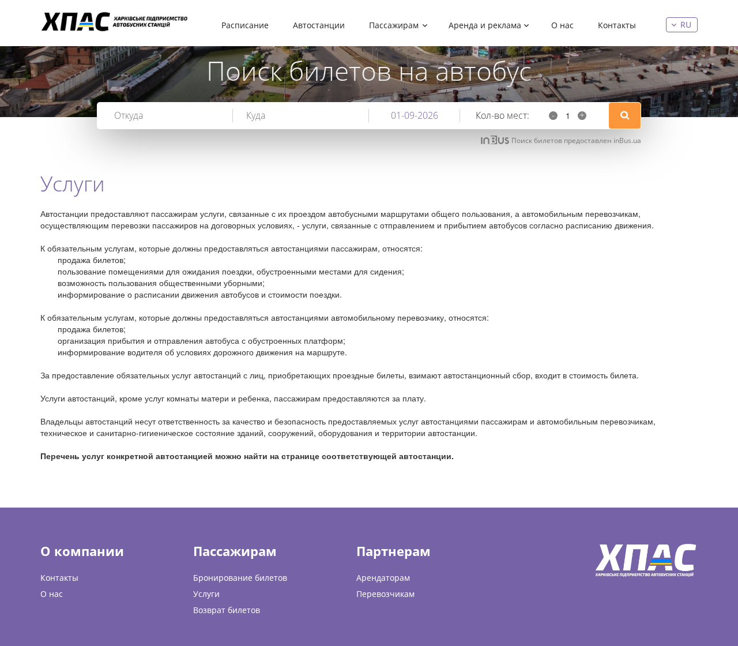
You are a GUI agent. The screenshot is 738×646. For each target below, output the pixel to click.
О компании (82, 550)
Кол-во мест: (502, 115)
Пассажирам (394, 25)
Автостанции (319, 25)
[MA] (115, 22)
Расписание (245, 25)
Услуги (206, 593)
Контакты (617, 25)
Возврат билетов (226, 609)
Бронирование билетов (240, 577)
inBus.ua (627, 140)
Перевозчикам (385, 593)
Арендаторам (383, 577)
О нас (562, 25)
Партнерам (393, 550)
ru (685, 24)
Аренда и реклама (485, 25)
